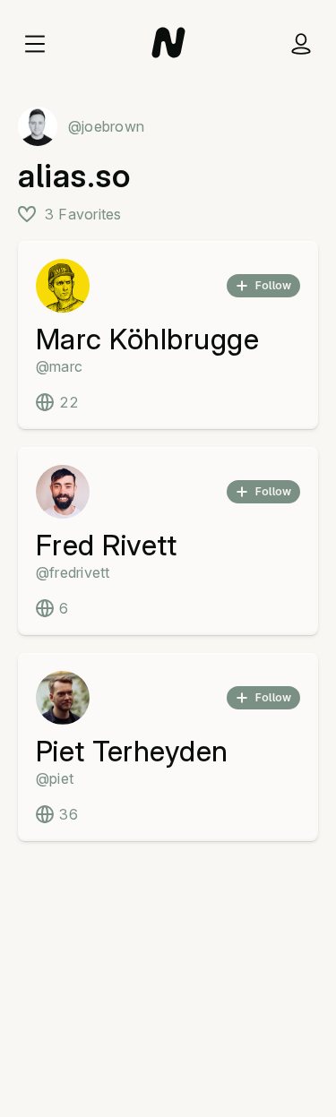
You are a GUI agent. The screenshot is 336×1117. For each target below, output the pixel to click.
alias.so (74, 175)
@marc (59, 366)
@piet (54, 778)
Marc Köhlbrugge (147, 339)
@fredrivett (73, 572)
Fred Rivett (106, 545)
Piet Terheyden (132, 751)
